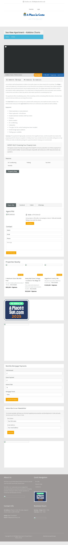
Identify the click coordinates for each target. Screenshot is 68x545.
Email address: (11, 425)
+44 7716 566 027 (35, 19)
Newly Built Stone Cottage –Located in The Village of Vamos (32, 281)
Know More (30, 223)
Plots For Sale (38, 484)
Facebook (22, 205)
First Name (10, 418)
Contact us (38, 487)
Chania (13, 37)
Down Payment (10, 377)
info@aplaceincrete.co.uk (38, 1)
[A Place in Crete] (34, 14)
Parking (29, 162)
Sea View (48, 162)
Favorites (31, 9)
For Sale (37, 481)
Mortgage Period (10, 391)
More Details (13, 284)
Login (38, 9)
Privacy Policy (28, 536)
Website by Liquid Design (49, 536)
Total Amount (9, 370)
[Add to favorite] (6, 47)
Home (7, 37)
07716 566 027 (36, 214)
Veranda (10, 165)
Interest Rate (9, 384)
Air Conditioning (12, 162)
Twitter (32, 205)
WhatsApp (41, 205)
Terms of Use (18, 538)
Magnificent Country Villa (51, 278)
